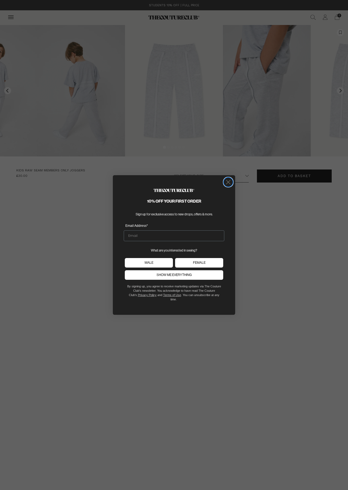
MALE (149, 262)
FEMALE (199, 262)
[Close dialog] (228, 182)
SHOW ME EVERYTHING (174, 275)
